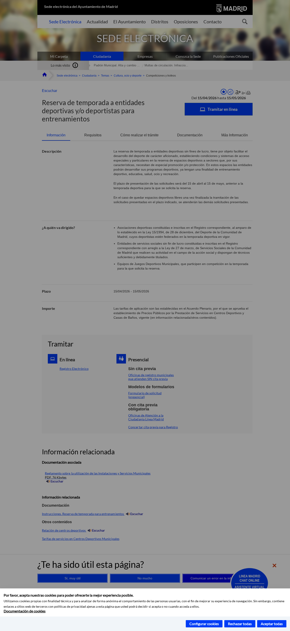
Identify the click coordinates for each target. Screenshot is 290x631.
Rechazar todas (240, 623)
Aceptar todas (272, 623)
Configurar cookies (204, 623)
